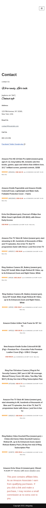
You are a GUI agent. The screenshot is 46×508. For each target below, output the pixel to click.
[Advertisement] (23, 41)
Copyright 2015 (18, 506)
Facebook (5, 144)
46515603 (12, 198)
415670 (11, 452)
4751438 (12, 383)
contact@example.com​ (10, 126)
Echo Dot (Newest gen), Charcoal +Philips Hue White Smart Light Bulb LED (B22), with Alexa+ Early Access (21, 217)
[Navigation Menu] (41, 8)
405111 (11, 330)
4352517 (11, 251)
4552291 (11, 172)
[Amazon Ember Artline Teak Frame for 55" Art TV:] (22, 317)
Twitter (12, 144)
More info (4, 174)
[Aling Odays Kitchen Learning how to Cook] (8, 8)
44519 (11, 277)
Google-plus (19, 144)
